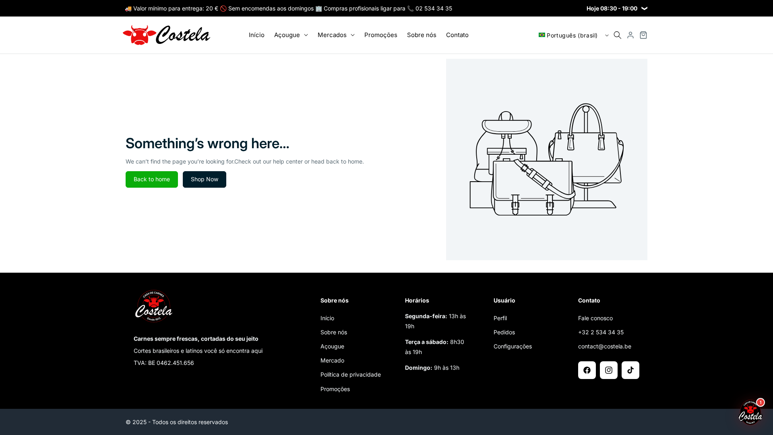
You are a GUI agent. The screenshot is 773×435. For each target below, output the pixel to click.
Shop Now (204, 179)
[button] (291, 35)
